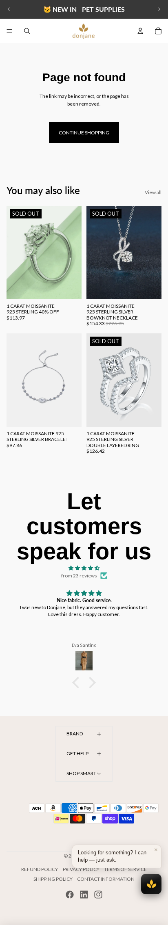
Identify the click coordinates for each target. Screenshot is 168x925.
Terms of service (125, 869)
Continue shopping (84, 133)
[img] (84, 568)
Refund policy (39, 869)
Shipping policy (53, 879)
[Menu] (9, 31)
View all (153, 192)
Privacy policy (81, 869)
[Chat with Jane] (151, 884)
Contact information (106, 879)
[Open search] (27, 31)
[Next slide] (159, 9)
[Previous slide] (9, 9)
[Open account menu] (140, 31)
